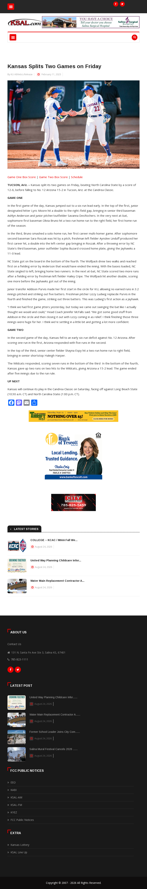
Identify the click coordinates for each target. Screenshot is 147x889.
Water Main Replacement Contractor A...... (54, 714)
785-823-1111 (19, 659)
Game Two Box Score (53, 177)
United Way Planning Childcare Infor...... (53, 697)
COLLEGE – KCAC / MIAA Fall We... (54, 540)
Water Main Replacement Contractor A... (57, 580)
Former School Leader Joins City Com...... (54, 731)
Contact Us (14, 644)
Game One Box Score (21, 177)
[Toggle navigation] (10, 6)
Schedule (77, 177)
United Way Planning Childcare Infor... (55, 560)
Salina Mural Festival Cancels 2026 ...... (53, 749)
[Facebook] (115, 4)
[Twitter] (122, 4)
